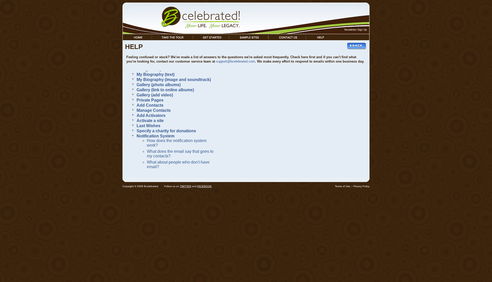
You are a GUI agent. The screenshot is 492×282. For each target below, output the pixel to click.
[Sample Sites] (248, 39)
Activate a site (150, 120)
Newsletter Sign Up (355, 29)
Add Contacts (150, 105)
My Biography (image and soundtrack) (174, 79)
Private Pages (150, 100)
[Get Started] (211, 39)
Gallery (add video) (155, 95)
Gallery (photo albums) (159, 85)
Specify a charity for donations (166, 131)
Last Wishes (148, 126)
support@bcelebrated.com (235, 61)
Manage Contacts (154, 110)
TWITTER (185, 186)
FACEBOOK (204, 186)
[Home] (137, 39)
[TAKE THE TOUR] (172, 39)
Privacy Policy (361, 186)
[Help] (320, 39)
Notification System (156, 136)
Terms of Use (342, 186)
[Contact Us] (287, 39)
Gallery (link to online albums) (165, 90)
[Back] (357, 49)
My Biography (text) (156, 74)
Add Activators (151, 115)
